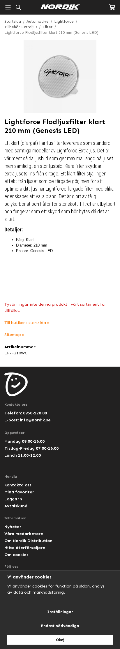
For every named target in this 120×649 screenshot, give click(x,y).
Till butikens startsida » (27, 322)
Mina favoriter (19, 492)
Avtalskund (15, 506)
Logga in (13, 499)
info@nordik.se (35, 420)
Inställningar (60, 612)
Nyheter (12, 526)
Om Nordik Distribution (28, 540)
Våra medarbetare (23, 533)
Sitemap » (14, 334)
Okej (60, 640)
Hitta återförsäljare (24, 547)
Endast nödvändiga (60, 626)
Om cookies (16, 554)
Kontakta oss (17, 485)
